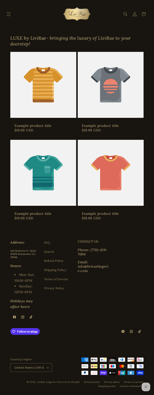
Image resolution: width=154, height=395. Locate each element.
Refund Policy (54, 261)
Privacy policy (112, 382)
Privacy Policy (54, 288)
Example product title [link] (33, 125)
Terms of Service (56, 279)
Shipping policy (107, 386)
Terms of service (134, 382)
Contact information (132, 386)
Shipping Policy (55, 270)
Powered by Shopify (68, 382)
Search (49, 251)
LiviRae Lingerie (46, 382)
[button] (8, 14)
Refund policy (92, 382)
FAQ (47, 242)
